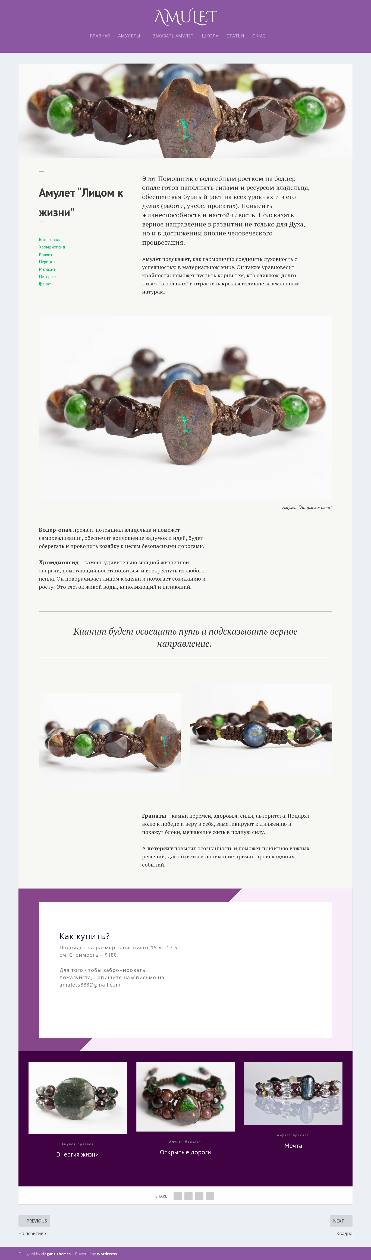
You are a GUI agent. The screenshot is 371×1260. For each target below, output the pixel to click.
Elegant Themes (56, 1253)
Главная (100, 36)
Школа (210, 36)
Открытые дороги (185, 1152)
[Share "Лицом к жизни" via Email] (210, 1196)
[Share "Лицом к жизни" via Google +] (188, 1196)
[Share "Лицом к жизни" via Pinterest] (199, 1196)
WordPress (107, 1253)
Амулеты (129, 36)
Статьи (235, 36)
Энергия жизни (77, 1154)
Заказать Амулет (173, 36)
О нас (258, 36)
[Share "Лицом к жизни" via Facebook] (177, 1196)
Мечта (293, 1145)
